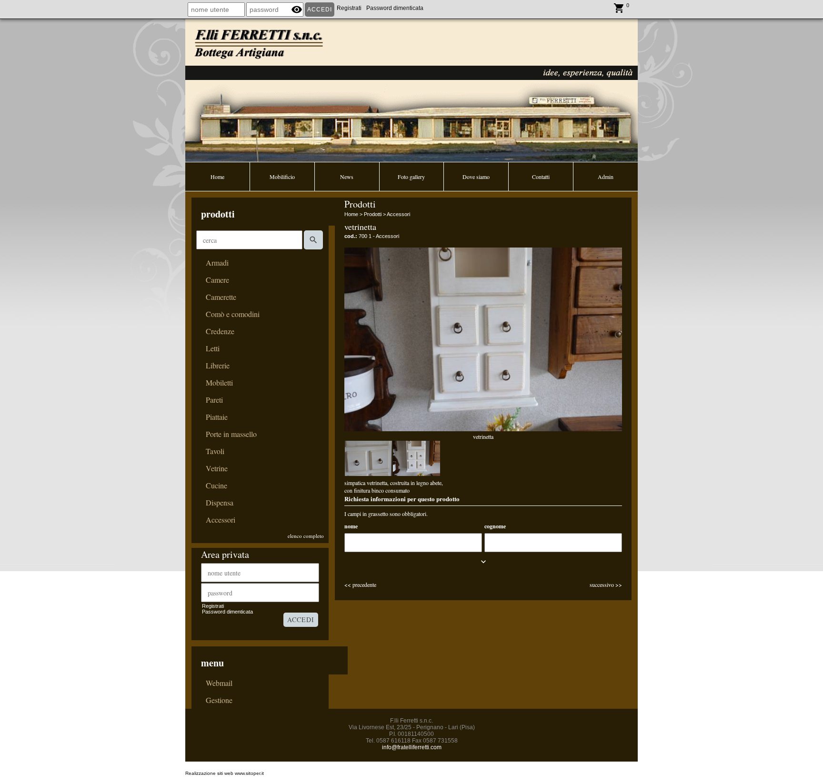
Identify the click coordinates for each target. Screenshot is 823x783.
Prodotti (372, 214)
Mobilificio (282, 176)
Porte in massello (231, 434)
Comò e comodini (233, 314)
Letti (213, 348)
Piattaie (217, 417)
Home (217, 176)
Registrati (349, 8)
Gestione (219, 700)
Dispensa (219, 502)
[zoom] (368, 458)
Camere (217, 280)
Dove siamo (476, 176)
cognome (495, 526)
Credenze (220, 331)
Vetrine (217, 468)
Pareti (214, 400)
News (346, 176)
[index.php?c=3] (411, 89)
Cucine (216, 485)
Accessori (220, 520)
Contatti (541, 176)
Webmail (219, 683)
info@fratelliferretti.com (412, 747)
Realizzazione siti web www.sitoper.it (224, 773)
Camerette (221, 297)
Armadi (217, 263)
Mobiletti (219, 383)
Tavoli (215, 451)
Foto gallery (411, 176)
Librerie (218, 365)
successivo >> (606, 584)
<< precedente (360, 584)
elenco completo (306, 535)
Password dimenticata (394, 8)
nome (351, 526)
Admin (605, 176)
